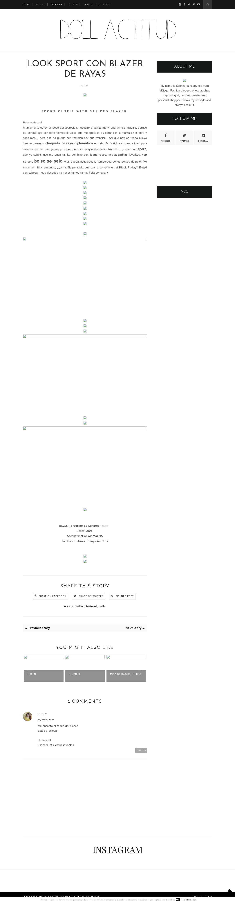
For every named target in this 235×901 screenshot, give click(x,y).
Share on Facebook (52, 596)
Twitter (184, 141)
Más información (189, 900)
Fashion (79, 606)
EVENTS (72, 4)
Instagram (203, 141)
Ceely (42, 714)
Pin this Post (125, 596)
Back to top (202, 896)
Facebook (166, 141)
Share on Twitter (91, 596)
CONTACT (105, 4)
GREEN (32, 674)
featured (91, 606)
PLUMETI (74, 674)
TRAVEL (88, 4)
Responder (141, 750)
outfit (102, 606)
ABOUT (40, 4)
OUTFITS (56, 4)
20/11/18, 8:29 (46, 719)
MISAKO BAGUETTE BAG (126, 674)
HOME (26, 4)
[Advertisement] (184, 259)
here (105, 526)
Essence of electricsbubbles (56, 745)
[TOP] (229, 894)
